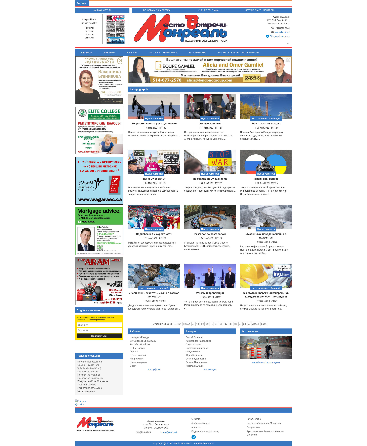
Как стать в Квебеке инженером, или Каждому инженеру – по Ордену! (266, 294)
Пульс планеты (138, 355)
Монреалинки (137, 358)
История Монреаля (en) (90, 361)
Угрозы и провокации (210, 293)
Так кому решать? (154, 179)
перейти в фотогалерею (266, 362)
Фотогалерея (250, 331)
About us (195, 427)
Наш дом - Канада (139, 337)
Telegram (274, 36)
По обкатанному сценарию (210, 179)
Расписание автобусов (89, 387)
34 (216, 323)
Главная (86, 52)
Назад (186, 323)
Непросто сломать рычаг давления (154, 123)
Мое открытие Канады (266, 123)
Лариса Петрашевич (196, 362)
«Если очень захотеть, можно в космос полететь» (154, 294)
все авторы (210, 369)
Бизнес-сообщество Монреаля (238, 52)
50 (244, 323)
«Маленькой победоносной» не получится (266, 236)
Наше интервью (138, 362)
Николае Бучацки (195, 365)
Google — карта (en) (88, 365)
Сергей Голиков (194, 337)
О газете (195, 418)
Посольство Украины (88, 374)
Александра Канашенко (198, 340)
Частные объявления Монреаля (264, 423)
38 (235, 323)
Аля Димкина (193, 351)
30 (207, 323)
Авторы (132, 52)
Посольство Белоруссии (90, 378)
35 (221, 323)
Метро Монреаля (86, 391)
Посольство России (87, 371)
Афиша (134, 351)
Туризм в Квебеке (86, 384)
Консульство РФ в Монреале (92, 381)
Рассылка (285, 36)
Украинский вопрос (266, 179)
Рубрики (109, 52)
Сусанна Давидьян (196, 358)
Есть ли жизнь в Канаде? (143, 340)
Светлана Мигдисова (197, 348)
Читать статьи (254, 418)
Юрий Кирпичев (194, 355)
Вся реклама (197, 52)
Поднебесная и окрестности (154, 234)
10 (197, 323)
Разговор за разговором (210, 234)
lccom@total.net (282, 32)
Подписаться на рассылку (205, 431)
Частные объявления (163, 52)
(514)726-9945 (283, 28)
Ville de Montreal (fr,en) (89, 368)
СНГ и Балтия (137, 348)
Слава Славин (193, 344)
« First (178, 323)
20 (202, 323)
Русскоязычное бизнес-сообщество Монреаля (265, 433)
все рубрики (154, 369)
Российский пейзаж (140, 344)
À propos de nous (200, 423)
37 (231, 323)
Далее (255, 323)
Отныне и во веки (210, 123)
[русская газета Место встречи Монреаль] (95, 424)
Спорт (133, 365)
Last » (264, 323)
